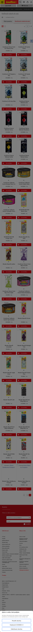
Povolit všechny (16, 621)
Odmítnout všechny (16, 629)
